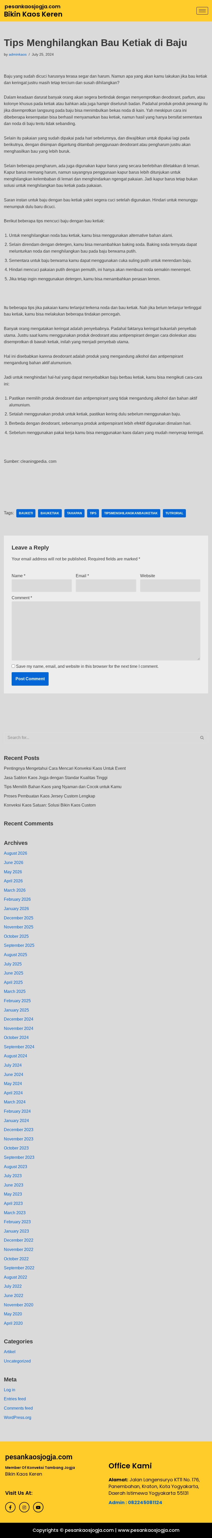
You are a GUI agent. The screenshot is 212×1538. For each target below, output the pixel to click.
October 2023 (16, 1148)
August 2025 (15, 955)
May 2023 (13, 1194)
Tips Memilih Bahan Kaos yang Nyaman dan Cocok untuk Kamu (63, 787)
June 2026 (13, 862)
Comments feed (18, 1408)
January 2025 (16, 1010)
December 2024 (18, 1019)
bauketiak (50, 513)
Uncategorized (17, 1361)
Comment (22, 598)
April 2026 (13, 881)
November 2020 (18, 1305)
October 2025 (16, 936)
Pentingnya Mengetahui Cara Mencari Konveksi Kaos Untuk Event (65, 768)
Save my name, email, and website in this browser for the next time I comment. (87, 666)
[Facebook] (10, 1507)
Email (82, 576)
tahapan (74, 513)
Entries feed (15, 1399)
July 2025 (13, 964)
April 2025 (13, 982)
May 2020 (13, 1314)
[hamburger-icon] (202, 10)
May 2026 (13, 872)
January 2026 (16, 908)
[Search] (202, 737)
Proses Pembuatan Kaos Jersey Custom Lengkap (49, 796)
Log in (9, 1390)
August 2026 (15, 853)
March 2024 (15, 1102)
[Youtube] (38, 1507)
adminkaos (18, 54)
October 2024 (16, 1037)
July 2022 (13, 1286)
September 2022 (19, 1268)
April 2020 (13, 1323)
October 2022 (16, 1259)
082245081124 (145, 1502)
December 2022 (18, 1240)
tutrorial (174, 513)
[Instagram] (24, 1507)
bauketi (26, 513)
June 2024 (13, 1074)
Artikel (10, 1352)
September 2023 (19, 1157)
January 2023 (16, 1231)
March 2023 (15, 1213)
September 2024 (19, 1047)
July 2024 (13, 1065)
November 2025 (18, 927)
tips (93, 513)
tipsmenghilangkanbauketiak (131, 513)
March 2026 (15, 890)
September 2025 (19, 945)
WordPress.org (17, 1417)
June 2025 (13, 973)
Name (18, 576)
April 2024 (13, 1093)
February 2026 (17, 899)
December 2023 (18, 1129)
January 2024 (16, 1120)
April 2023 (13, 1203)
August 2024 (15, 1056)
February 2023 (17, 1222)
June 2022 (13, 1295)
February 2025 (17, 1001)
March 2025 (15, 991)
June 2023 (13, 1185)
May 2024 (13, 1083)
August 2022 (15, 1277)
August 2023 (15, 1167)
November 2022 (18, 1249)
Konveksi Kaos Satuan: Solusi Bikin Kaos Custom (50, 805)
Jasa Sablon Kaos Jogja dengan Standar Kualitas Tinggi (56, 777)
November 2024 (18, 1028)
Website (147, 576)
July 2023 (13, 1176)
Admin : (118, 1502)
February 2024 (17, 1111)
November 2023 (18, 1139)
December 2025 (18, 918)
